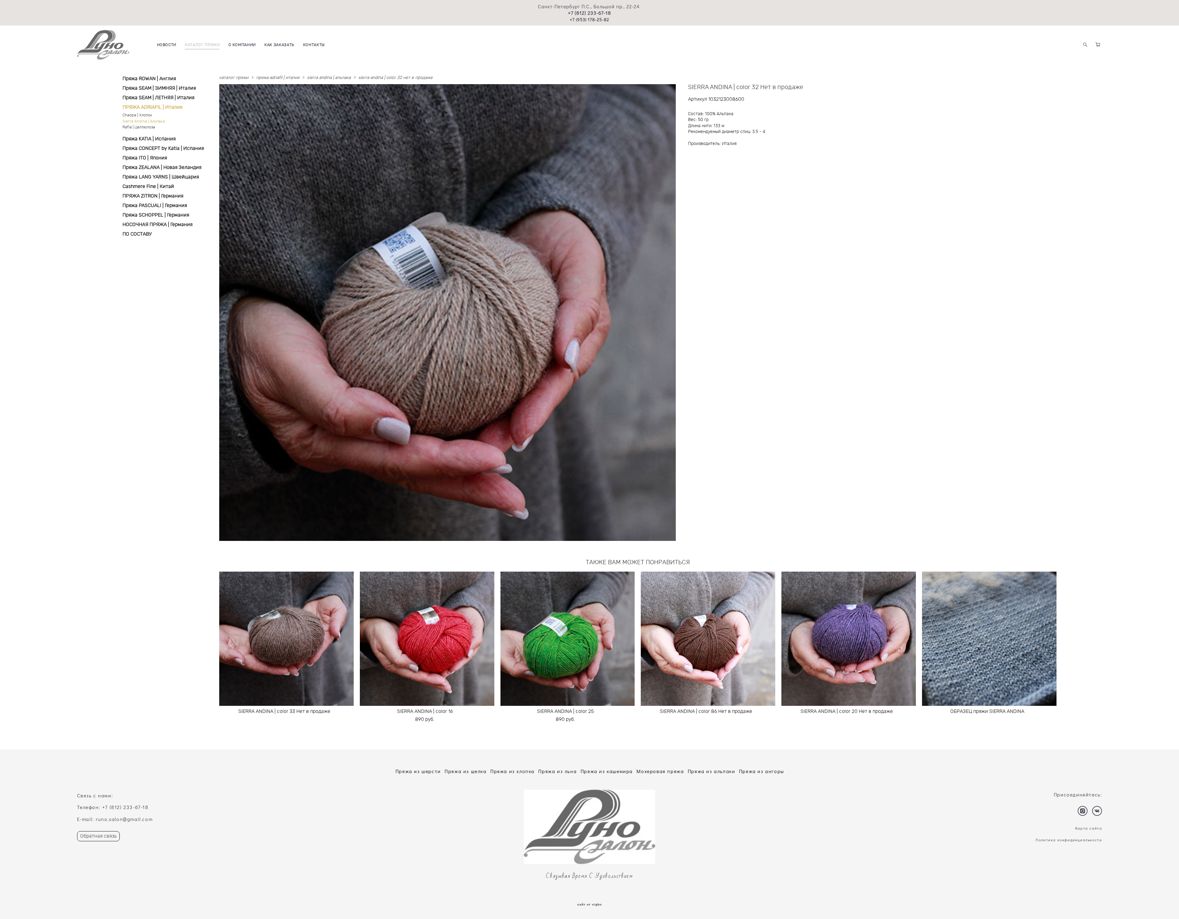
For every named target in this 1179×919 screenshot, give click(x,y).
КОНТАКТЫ (314, 45)
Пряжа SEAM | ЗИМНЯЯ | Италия (159, 88)
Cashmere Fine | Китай (148, 186)
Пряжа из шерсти (418, 771)
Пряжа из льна (557, 771)
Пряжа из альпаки (711, 771)
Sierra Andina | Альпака (144, 121)
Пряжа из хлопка (512, 771)
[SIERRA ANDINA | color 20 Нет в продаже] (848, 639)
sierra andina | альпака (329, 78)
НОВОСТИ (167, 45)
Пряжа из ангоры (761, 771)
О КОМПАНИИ (242, 45)
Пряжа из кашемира (607, 771)
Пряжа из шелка (465, 771)
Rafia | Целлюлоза (139, 127)
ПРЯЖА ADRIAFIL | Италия (152, 107)
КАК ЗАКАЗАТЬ (279, 45)
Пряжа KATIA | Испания (149, 138)
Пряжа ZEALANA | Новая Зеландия (162, 167)
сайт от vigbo (589, 904)
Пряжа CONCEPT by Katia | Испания (163, 148)
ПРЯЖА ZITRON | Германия (153, 196)
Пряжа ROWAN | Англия (149, 78)
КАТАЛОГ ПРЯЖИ (202, 45)
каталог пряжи (233, 78)
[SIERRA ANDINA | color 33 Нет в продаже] (286, 639)
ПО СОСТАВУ (137, 234)
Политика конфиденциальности (1069, 839)
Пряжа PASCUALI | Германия (155, 205)
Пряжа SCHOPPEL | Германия (156, 215)
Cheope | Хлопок (137, 115)
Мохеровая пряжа (660, 771)
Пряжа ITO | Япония (145, 157)
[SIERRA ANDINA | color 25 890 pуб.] (567, 639)
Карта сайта (1088, 828)
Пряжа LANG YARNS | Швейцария (161, 176)
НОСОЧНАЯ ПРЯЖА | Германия (158, 224)
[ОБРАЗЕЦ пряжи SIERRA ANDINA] (989, 639)
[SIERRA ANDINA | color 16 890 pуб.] (427, 639)
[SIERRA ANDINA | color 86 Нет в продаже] (708, 639)
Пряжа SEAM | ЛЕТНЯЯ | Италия (158, 97)
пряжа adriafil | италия (277, 78)
